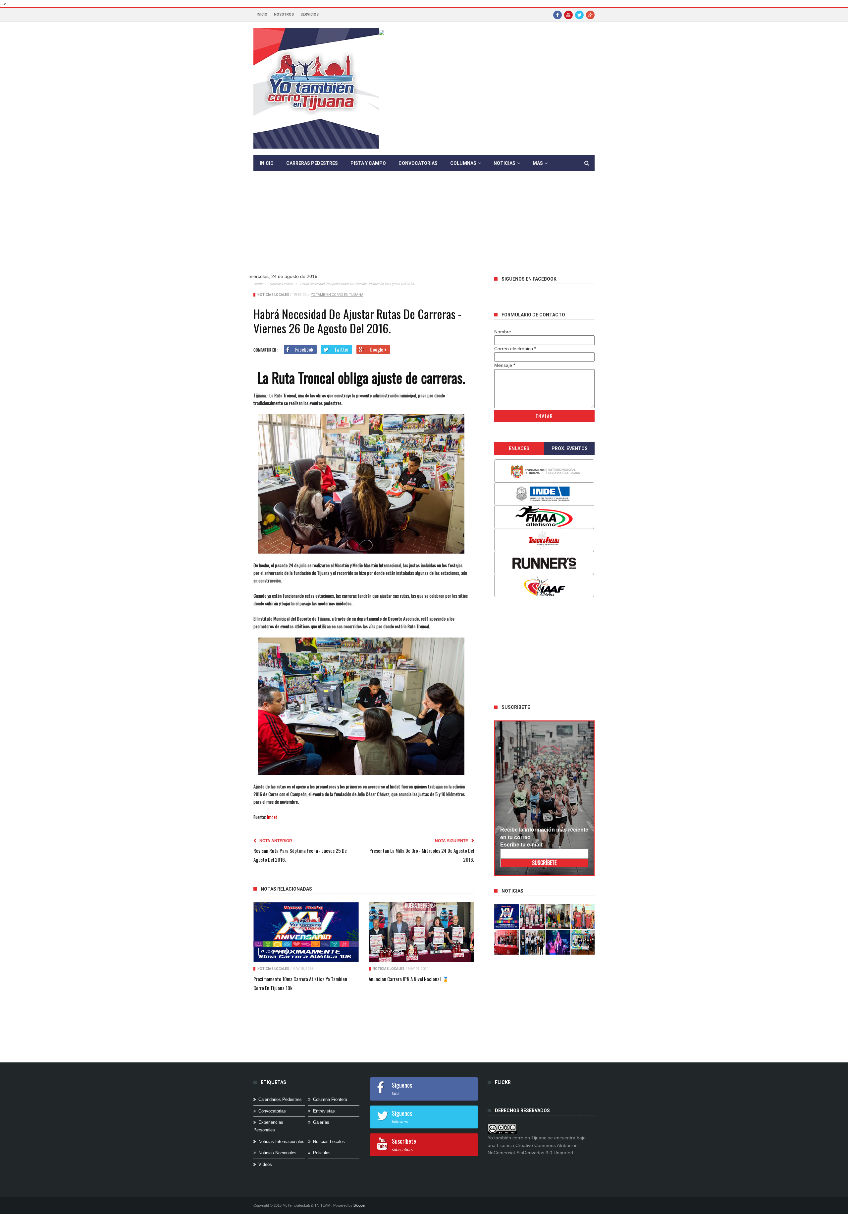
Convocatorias (418, 163)
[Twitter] (579, 14)
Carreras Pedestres (312, 163)
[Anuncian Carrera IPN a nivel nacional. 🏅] (421, 932)
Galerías (321, 1122)
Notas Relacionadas (286, 889)
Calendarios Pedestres (280, 1099)
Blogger (359, 1205)
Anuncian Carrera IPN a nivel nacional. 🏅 (409, 978)
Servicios (309, 14)
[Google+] (590, 14)
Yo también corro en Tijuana (337, 295)
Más (538, 163)
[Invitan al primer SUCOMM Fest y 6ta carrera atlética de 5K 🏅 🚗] (583, 916)
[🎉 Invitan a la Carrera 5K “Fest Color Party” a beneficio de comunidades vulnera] (558, 916)
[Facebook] (557, 14)
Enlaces (519, 448)
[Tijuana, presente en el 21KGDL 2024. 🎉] (532, 942)
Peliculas (322, 1152)
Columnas (463, 163)
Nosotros (284, 14)
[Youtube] (568, 14)
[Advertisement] (424, 227)
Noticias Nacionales (277, 1152)
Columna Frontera (330, 1099)
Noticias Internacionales (281, 1141)
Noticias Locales (281, 284)
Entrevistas (324, 1111)
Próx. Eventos (570, 448)
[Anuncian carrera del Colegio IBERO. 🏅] (506, 942)
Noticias (504, 163)
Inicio (262, 14)
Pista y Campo (368, 163)
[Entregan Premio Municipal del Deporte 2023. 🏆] (558, 942)
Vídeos (265, 1164)
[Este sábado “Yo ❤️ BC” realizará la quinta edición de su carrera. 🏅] (583, 942)
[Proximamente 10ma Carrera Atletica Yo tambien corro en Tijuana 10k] (306, 932)
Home (257, 284)
